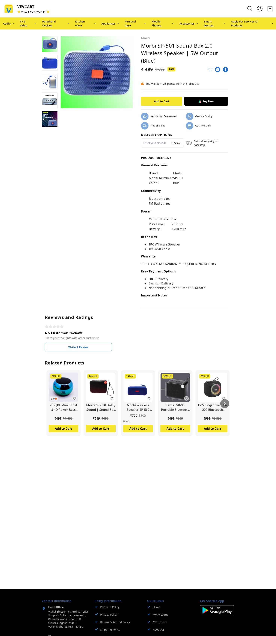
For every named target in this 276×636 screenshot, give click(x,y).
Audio (7, 23)
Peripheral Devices (49, 23)
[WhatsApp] (217, 69)
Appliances (108, 23)
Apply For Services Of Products (245, 23)
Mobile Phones (156, 23)
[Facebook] (225, 69)
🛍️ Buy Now (206, 101)
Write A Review (78, 347)
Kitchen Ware (80, 23)
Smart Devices (209, 23)
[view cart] (270, 8)
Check (176, 143)
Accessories (187, 23)
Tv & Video (23, 23)
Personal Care (130, 23)
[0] (270, 8)
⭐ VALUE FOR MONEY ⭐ (33, 11)
